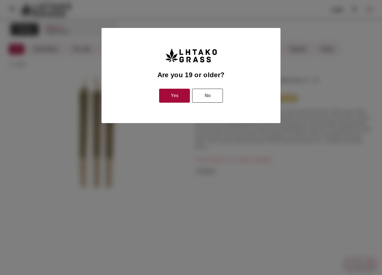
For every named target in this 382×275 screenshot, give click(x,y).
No (208, 95)
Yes (174, 95)
